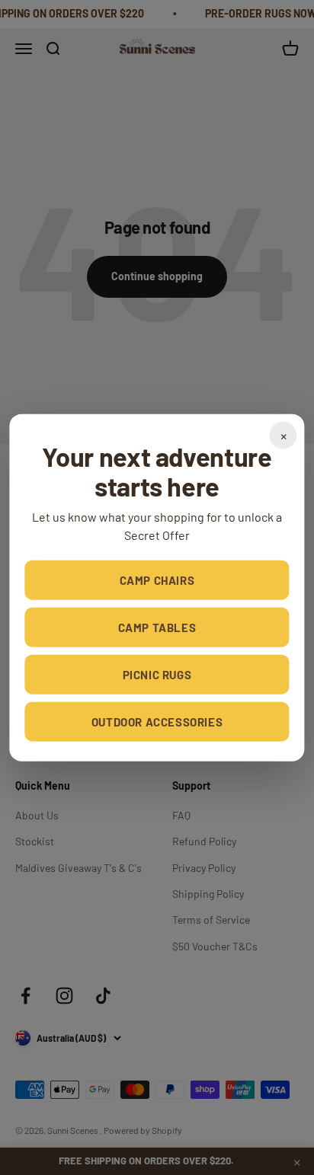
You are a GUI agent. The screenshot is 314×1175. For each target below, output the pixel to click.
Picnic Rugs (157, 675)
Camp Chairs (157, 580)
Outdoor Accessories (157, 722)
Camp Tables (157, 627)
